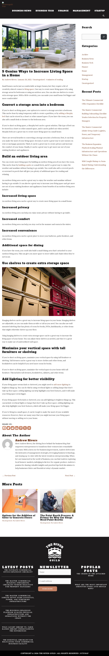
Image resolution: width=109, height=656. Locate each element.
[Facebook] (4, 428)
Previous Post (9, 475)
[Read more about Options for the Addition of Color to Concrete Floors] (19, 500)
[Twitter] (8, 428)
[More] (29, 428)
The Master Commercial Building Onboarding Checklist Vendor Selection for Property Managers (18, 584)
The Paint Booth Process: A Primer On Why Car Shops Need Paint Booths (57, 517)
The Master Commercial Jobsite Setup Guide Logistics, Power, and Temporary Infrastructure (18, 598)
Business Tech (87, 63)
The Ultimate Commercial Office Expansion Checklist (18, 571)
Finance (85, 67)
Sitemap (84, 653)
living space (29, 89)
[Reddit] (12, 428)
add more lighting (61, 384)
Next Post (70, 475)
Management (87, 75)
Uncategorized (39, 79)
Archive (85, 54)
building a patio (25, 165)
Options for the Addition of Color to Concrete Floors (18, 516)
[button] (103, 15)
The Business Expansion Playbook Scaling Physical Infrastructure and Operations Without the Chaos (18, 614)
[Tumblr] (25, 428)
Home (84, 71)
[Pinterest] (21, 428)
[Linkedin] (17, 428)
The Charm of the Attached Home (91, 575)
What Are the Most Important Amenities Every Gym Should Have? (91, 586)
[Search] (104, 37)
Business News (88, 58)
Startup (85, 79)
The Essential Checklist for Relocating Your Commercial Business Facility (18, 642)
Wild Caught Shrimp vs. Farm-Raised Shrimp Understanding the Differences (94, 165)
